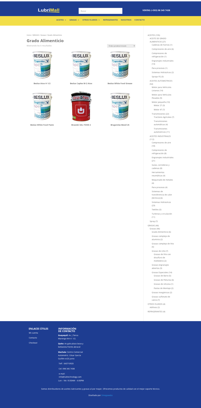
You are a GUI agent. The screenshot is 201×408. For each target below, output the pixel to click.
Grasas (43, 35)
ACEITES (60, 20)
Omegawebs (107, 395)
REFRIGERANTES (110, 20)
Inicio (29, 35)
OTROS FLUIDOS (89, 20)
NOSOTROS (126, 20)
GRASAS (73, 20)
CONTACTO (139, 20)
